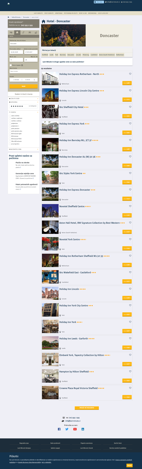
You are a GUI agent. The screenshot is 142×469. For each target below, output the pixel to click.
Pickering (86, 55)
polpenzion (14, 123)
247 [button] (127, 364)
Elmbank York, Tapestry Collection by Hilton (82, 355)
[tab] (11, 32)
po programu (15, 144)
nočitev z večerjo (16, 121)
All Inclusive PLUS (16, 138)
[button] (23, 98)
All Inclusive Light (16, 133)
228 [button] (127, 298)
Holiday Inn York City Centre (73, 305)
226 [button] (127, 265)
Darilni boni (118, 443)
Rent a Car (83, 13)
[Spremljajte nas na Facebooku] (59, 429)
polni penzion (15, 128)
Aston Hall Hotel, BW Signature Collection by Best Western (89, 223)
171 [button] (127, 99)
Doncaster (26, 17)
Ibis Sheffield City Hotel (71, 107)
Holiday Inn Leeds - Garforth (73, 338)
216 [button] (127, 215)
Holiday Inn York (68, 322)
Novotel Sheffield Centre (72, 206)
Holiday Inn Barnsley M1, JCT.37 (75, 140)
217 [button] (127, 232)
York (56, 55)
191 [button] (127, 132)
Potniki (12, 76)
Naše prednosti (55, 443)
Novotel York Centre (69, 239)
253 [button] (127, 397)
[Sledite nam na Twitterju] (67, 429)
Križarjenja (92, 13)
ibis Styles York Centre (71, 173)
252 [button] (127, 380)
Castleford (94, 55)
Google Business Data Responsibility (29, 462)
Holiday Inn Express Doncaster (75, 189)
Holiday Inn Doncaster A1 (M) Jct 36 (77, 156)
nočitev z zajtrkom (16, 118)
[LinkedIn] (82, 429)
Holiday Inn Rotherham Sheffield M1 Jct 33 (81, 256)
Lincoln (78, 55)
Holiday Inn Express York (72, 123)
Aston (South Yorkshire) (106, 55)
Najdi (23, 86)
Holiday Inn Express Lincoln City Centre (79, 90)
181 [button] (127, 116)
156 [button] (127, 83)
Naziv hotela (13, 68)
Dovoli (129, 465)
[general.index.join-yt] (75, 429)
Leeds (51, 55)
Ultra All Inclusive (16, 141)
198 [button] (127, 149)
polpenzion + (15, 126)
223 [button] (127, 248)
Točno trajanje (16, 65)
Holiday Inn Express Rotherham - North (79, 74)
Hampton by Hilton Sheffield (74, 371)
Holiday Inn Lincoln (69, 289)
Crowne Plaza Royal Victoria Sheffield (78, 388)
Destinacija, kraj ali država (18, 40)
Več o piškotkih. (46, 462)
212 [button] (127, 199)
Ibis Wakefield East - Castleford (75, 272)
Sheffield (45, 55)
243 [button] (127, 347)
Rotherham (120, 55)
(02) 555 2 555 (127, 2)
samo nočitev (15, 115)
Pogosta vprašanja (87, 443)
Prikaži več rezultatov (87, 407)
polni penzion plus (16, 131)
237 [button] (127, 314)
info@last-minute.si (113, 2)
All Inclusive (14, 136)
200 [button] (127, 165)
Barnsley (63, 55)
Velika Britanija (16, 17)
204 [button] (127, 182)
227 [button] (127, 281)
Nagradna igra (24, 443)
